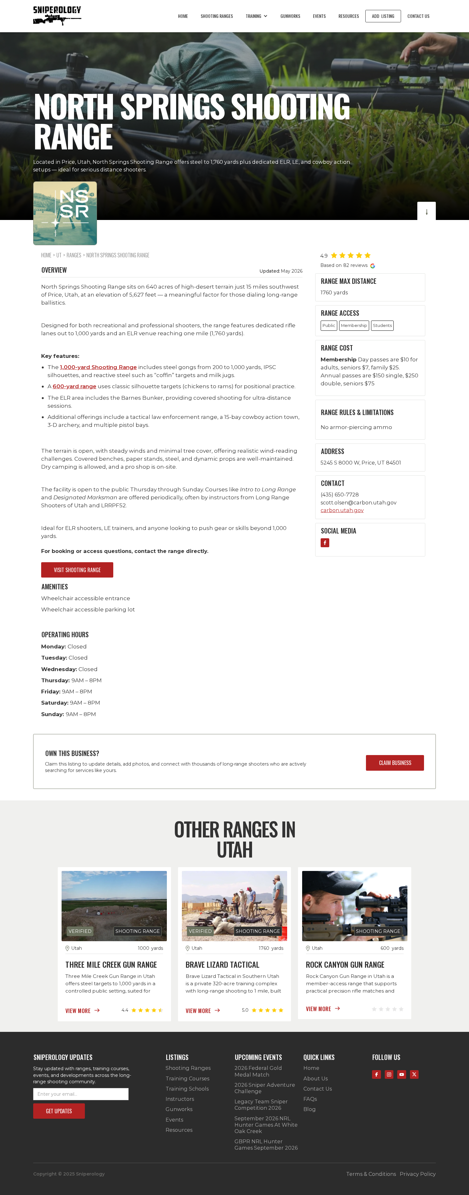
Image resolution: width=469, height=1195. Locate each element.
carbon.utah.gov (342, 510)
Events (319, 15)
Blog (309, 1109)
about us (315, 1078)
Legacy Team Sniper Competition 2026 (261, 1104)
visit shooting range (77, 570)
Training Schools (187, 1088)
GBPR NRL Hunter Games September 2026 (266, 1144)
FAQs (310, 1099)
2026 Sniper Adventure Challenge (264, 1088)
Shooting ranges (217, 15)
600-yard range (74, 386)
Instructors (180, 1099)
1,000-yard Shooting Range (98, 367)
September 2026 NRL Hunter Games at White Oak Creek (266, 1124)
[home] (57, 16)
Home (183, 15)
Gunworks (290, 15)
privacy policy (418, 1174)
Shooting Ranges (188, 1068)
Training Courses (187, 1078)
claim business (395, 763)
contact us (418, 15)
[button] (256, 16)
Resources (349, 15)
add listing (383, 15)
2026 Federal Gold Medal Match (258, 1071)
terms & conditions (371, 1174)
